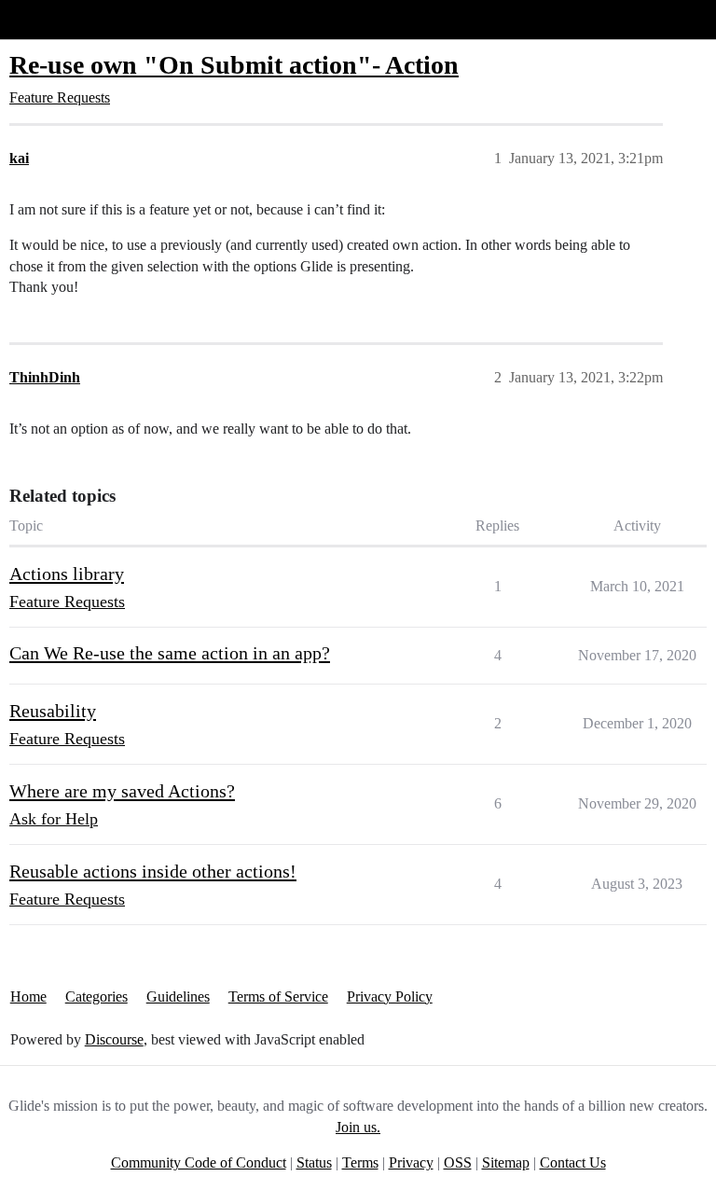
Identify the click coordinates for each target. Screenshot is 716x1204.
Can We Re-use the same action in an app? (169, 653)
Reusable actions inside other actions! (152, 871)
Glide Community (62, 19)
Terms (360, 1162)
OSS (458, 1162)
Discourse (114, 1039)
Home (28, 996)
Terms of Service (278, 996)
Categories (96, 996)
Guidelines (178, 996)
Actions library (66, 573)
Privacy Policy (390, 996)
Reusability (52, 710)
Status (314, 1162)
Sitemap (506, 1162)
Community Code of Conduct (198, 1162)
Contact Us (573, 1162)
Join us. (358, 1127)
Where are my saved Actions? (122, 791)
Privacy (411, 1162)
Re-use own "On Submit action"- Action (234, 64)
